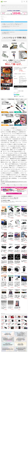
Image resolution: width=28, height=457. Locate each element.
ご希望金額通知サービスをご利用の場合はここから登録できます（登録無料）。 (14, 193)
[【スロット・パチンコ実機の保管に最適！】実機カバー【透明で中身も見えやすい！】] (17, 303)
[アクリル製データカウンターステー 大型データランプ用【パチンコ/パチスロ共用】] (4, 303)
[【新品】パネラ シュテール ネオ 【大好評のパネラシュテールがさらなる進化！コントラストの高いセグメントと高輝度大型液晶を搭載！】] (4, 291)
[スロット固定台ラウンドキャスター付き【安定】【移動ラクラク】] (24, 257)
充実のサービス (8, 334)
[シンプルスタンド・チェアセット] (17, 268)
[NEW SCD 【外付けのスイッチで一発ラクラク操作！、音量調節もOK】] (4, 246)
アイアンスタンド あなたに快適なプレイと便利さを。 (4, 273)
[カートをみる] (24, 2)
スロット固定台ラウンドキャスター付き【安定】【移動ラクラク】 (24, 261)
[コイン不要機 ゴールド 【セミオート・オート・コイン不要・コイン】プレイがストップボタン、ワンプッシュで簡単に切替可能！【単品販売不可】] (24, 222)
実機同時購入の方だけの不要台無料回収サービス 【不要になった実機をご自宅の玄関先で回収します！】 (4, 213)
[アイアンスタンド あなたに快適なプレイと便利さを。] (4, 268)
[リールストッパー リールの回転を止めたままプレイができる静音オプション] (10, 246)
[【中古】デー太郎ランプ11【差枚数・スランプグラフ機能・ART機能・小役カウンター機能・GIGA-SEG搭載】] (17, 291)
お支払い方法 (20, 344)
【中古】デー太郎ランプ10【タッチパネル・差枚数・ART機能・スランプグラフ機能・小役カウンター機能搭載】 (24, 296)
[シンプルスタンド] (10, 268)
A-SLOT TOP (2, 16)
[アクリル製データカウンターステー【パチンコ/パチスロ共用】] (10, 303)
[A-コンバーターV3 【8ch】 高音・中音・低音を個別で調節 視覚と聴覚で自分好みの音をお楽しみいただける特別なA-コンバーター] (10, 257)
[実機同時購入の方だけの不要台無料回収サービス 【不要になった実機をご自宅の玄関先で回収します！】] (4, 209)
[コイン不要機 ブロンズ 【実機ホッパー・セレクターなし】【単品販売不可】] (10, 222)
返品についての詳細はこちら (17, 92)
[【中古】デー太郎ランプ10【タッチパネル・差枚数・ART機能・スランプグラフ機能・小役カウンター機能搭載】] (24, 291)
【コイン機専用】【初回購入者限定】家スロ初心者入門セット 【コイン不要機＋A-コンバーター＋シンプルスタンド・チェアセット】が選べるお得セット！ (10, 214)
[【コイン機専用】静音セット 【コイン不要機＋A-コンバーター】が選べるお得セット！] (17, 209)
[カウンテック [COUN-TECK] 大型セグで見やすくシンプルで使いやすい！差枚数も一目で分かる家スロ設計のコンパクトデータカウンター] (24, 278)
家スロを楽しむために (8, 344)
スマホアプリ (21, 349)
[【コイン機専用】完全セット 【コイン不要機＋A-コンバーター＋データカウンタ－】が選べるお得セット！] (4, 222)
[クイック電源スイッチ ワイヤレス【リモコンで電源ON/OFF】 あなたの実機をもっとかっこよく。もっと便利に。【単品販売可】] (24, 234)
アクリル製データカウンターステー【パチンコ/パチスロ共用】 (10, 307)
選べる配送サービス (20, 339)
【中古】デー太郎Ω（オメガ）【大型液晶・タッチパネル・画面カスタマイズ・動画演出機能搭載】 (10, 296)
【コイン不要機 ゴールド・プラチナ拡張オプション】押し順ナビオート (10, 239)
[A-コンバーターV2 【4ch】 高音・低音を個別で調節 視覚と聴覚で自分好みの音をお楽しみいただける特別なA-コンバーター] (17, 257)
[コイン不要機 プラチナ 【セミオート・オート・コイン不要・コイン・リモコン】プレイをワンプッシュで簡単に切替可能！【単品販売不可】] (4, 234)
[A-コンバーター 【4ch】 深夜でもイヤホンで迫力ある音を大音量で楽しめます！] (24, 246)
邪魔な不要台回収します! (8, 349)
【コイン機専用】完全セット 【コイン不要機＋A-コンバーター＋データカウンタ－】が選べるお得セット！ (4, 227)
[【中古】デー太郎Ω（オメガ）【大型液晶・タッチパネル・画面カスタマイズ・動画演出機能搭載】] (10, 291)
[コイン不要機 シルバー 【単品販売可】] (17, 222)
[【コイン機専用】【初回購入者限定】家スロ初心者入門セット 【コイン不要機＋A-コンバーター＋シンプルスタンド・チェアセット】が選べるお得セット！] (10, 209)
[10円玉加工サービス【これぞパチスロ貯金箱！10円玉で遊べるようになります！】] (17, 234)
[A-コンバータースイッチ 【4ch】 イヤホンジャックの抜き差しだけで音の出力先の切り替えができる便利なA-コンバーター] (4, 257)
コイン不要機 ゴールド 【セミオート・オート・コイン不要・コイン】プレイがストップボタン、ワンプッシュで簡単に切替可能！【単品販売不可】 (24, 227)
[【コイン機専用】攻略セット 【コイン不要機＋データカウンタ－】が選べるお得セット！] (24, 209)
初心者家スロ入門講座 (8, 339)
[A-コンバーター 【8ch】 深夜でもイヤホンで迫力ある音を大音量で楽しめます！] (17, 246)
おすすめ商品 (2, 19)
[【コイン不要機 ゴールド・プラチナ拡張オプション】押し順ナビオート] (10, 234)
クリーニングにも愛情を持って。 (20, 334)
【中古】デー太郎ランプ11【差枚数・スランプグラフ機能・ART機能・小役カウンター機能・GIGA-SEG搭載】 (17, 296)
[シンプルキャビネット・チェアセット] (24, 268)
